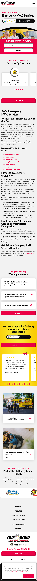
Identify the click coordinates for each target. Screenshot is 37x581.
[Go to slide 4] (14, 384)
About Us (18, 511)
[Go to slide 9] (27, 384)
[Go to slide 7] (22, 384)
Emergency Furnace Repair (10, 159)
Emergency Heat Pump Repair (11, 154)
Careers (18, 529)
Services (18, 507)
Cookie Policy (25, 571)
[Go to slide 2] (9, 384)
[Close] (34, 564)
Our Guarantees (18, 515)
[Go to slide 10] (29, 384)
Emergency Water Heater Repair (11, 169)
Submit (18, 50)
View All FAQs (18, 313)
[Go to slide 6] (19, 384)
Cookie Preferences (17, 571)
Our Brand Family (19, 524)
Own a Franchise (18, 520)
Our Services (18, 101)
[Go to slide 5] (17, 384)
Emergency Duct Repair (9, 164)
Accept (28, 576)
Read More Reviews (18, 345)
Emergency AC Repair (8, 157)
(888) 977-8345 (20, 545)
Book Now (18, 553)
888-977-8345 (30, 253)
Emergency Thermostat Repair (11, 162)
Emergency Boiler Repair (10, 167)
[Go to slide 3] (12, 384)
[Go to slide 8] (24, 384)
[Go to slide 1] (7, 384)
